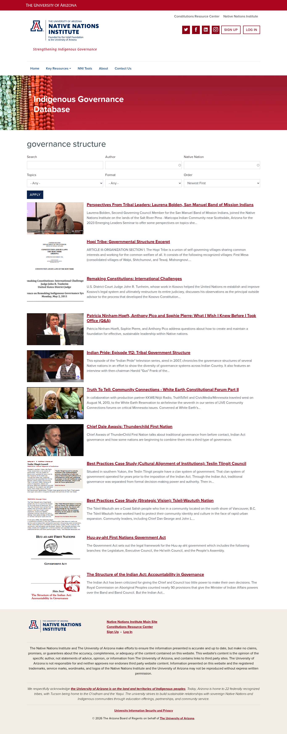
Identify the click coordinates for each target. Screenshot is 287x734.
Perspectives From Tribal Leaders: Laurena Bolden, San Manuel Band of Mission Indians (170, 204)
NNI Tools (85, 68)
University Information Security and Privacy (143, 710)
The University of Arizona (177, 718)
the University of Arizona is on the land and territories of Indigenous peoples (128, 689)
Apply (35, 195)
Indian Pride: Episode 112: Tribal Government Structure (138, 352)
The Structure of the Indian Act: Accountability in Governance (145, 574)
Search (32, 157)
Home (34, 68)
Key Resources (57, 68)
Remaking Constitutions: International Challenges (134, 278)
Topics (31, 175)
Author (110, 157)
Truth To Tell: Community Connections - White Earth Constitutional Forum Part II (163, 389)
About (103, 68)
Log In (251, 30)
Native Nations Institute (240, 16)
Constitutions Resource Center (196, 16)
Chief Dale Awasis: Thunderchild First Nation (129, 426)
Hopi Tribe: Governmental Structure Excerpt (128, 241)
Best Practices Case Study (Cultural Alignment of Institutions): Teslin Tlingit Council (166, 463)
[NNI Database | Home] (63, 36)
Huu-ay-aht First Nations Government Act (126, 537)
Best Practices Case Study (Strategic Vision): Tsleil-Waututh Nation (150, 500)
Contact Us (123, 68)
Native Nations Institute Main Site (132, 622)
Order (188, 175)
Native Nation (194, 157)
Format (110, 175)
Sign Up (231, 30)
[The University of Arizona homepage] (55, 5)
